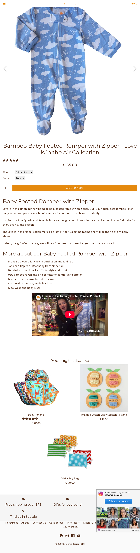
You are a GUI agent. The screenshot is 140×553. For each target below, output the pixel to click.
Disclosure (89, 522)
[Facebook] (73, 535)
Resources (11, 522)
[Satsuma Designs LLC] (70, 3)
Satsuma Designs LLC (74, 544)
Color (6, 178)
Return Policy (70, 527)
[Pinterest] (61, 535)
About (25, 522)
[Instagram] (67, 535)
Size (5, 172)
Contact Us (39, 522)
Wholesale (73, 522)
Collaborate (56, 522)
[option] (70, 68)
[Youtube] (78, 535)
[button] (11, 160)
